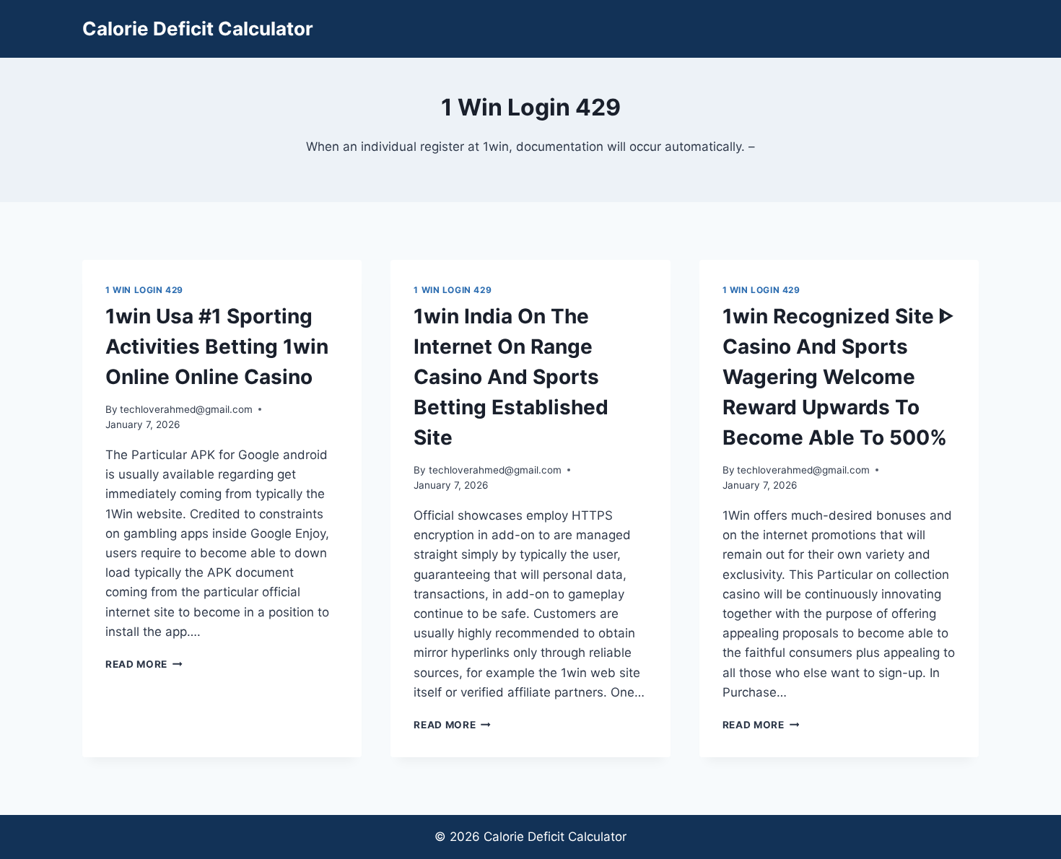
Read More (144, 664)
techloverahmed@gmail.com (186, 409)
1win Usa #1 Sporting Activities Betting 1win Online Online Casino (216, 346)
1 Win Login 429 (144, 289)
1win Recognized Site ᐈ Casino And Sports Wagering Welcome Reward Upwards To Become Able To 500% (837, 377)
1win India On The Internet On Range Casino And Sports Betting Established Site (511, 377)
